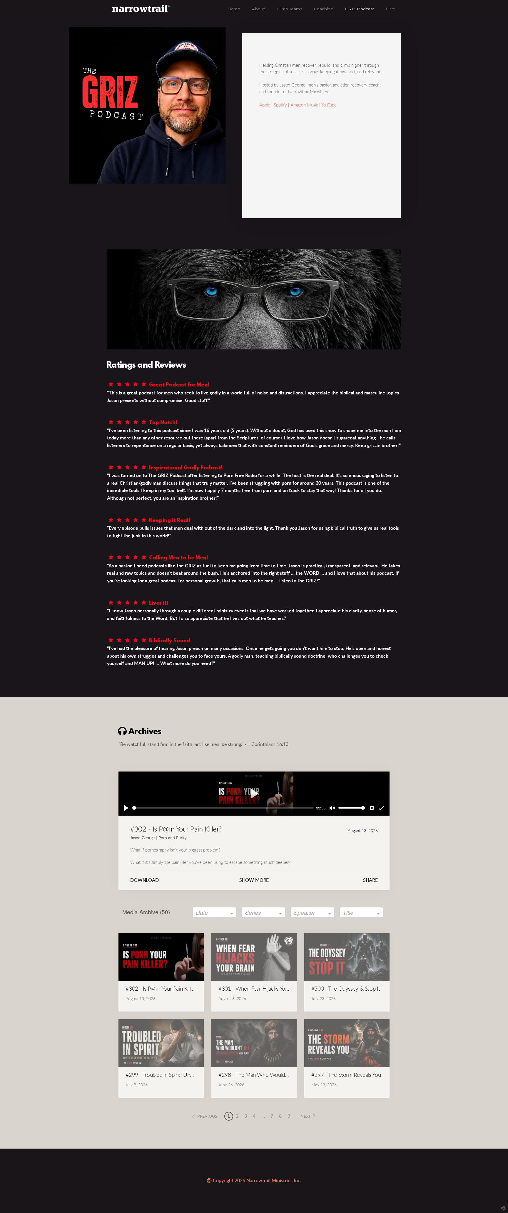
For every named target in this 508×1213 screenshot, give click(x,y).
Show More (254, 880)
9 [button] (289, 1116)
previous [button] (207, 1116)
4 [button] (254, 1116)
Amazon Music (304, 105)
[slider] (223, 808)
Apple (264, 105)
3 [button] (245, 1116)
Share (370, 880)
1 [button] (228, 1116)
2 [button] (237, 1116)
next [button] (305, 1116)
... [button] (263, 1116)
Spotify (280, 105)
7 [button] (271, 1116)
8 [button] (280, 1116)
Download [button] (144, 880)
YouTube (329, 105)
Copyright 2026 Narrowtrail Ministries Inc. (254, 1180)
